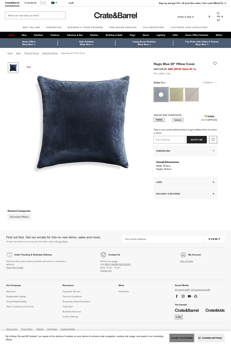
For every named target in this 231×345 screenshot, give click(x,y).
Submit (215, 239)
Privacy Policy (62, 241)
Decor (146, 35)
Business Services (72, 311)
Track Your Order (14, 267)
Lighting (161, 35)
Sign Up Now (186, 261)
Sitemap (39, 329)
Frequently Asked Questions (76, 301)
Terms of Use (11, 329)
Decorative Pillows (19, 216)
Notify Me (197, 139)
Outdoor (55, 35)
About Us (10, 291)
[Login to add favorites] (215, 64)
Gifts (175, 35)
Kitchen (94, 35)
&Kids (219, 35)
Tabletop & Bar (75, 35)
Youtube (189, 296)
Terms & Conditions (72, 296)
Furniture (38, 35)
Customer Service (71, 291)
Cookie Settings (70, 316)
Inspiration (68, 306)
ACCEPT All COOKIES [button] (181, 338)
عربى (71, 2)
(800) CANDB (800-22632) (118, 264)
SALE (11, 35)
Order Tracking (22, 254)
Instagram (183, 296)
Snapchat (196, 296)
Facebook (177, 296)
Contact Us (114, 254)
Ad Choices (52, 329)
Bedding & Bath (114, 35)
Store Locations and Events (20, 306)
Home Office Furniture (196, 35)
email (115, 261)
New (24, 35)
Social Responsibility (16, 301)
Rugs (132, 35)
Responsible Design (16, 296)
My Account (194, 254)
